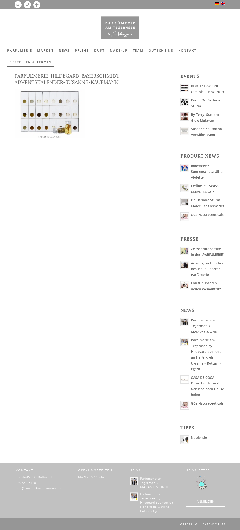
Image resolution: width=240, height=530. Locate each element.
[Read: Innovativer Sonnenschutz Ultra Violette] (184, 168)
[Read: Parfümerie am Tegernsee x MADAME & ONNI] (184, 322)
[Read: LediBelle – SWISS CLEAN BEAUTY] (184, 188)
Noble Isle (199, 437)
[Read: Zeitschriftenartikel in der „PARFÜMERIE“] (184, 251)
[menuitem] (20, 50)
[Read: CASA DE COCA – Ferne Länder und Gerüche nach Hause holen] (184, 379)
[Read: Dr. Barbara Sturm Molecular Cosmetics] (184, 202)
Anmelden (205, 501)
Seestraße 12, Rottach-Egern (38, 477)
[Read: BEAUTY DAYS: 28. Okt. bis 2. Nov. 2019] (184, 88)
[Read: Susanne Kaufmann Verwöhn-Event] (184, 131)
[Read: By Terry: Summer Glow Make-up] (184, 116)
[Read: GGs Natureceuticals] (184, 216)
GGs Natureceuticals (207, 214)
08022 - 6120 (26, 483)
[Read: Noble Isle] (184, 439)
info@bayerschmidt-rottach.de (38, 488)
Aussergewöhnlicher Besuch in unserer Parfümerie (207, 269)
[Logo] (119, 27)
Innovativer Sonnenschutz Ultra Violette (207, 172)
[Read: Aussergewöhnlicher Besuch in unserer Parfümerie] (184, 265)
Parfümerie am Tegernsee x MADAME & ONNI (204, 326)
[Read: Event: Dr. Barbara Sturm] (184, 102)
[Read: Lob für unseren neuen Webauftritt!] (184, 285)
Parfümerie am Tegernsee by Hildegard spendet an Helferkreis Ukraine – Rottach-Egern (156, 502)
